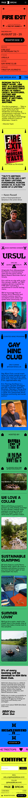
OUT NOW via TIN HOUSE (14, 164)
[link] (21, 795)
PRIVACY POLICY (5, 793)
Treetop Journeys (20, 507)
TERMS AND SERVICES (21, 793)
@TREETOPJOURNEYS (14, 469)
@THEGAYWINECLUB (14, 367)
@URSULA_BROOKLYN (14, 265)
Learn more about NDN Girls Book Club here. (13, 706)
